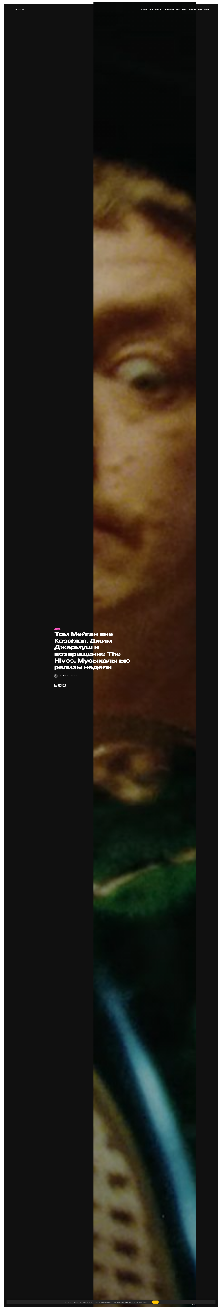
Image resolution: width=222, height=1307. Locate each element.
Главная (144, 9)
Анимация (158, 9)
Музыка (184, 9)
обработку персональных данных (128, 1302)
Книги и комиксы (203, 9)
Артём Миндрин (63, 676)
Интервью (192, 9)
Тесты (151, 9)
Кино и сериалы (169, 9)
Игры (178, 9)
